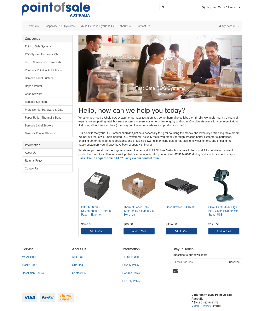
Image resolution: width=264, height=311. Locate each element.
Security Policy (131, 281)
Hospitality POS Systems (59, 26)
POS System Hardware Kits (41, 54)
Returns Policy (34, 160)
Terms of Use (130, 257)
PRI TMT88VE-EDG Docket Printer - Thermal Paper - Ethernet (96, 210)
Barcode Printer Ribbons (40, 133)
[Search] (163, 7)
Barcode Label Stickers (39, 125)
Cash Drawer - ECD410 (180, 207)
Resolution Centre (33, 273)
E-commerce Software (202, 305)
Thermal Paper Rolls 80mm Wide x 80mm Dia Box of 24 (138, 210)
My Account (29, 257)
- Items (220, 7)
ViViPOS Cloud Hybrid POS (97, 26)
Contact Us (143, 26)
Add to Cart (97, 231)
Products (33, 26)
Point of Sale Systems (38, 46)
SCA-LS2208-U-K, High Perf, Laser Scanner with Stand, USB (223, 210)
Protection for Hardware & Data (44, 109)
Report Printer (33, 86)
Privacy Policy (130, 265)
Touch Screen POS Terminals (43, 62)
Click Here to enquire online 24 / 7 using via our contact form (118, 158)
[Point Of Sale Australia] (56, 8)
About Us (125, 26)
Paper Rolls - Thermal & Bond (43, 117)
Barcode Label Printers (39, 78)
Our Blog (77, 265)
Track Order (29, 265)
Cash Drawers (33, 94)
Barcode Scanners (36, 102)
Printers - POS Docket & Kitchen (44, 70)
